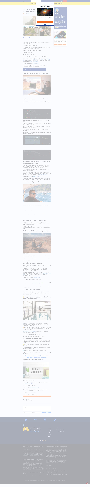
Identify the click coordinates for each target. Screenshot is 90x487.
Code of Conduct (53, 480)
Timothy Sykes (29, 13)
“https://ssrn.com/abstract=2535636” (51, 472)
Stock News (50, 428)
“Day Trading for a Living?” (39, 466)
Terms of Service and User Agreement (29, 480)
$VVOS (42, 59)
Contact (66, 440)
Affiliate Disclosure (63, 480)
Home (52, 440)
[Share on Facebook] (23, 37)
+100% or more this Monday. (29, 383)
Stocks (49, 432)
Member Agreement (48, 480)
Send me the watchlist (60, 44)
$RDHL (25, 274)
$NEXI (48, 58)
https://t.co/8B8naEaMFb (34, 61)
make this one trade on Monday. (33, 387)
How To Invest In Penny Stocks (60, 431)
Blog (48, 426)
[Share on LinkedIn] (27, 37)
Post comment (46, 412)
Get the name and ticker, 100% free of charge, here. (54, 3)
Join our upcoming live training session (29, 331)
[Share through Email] (29, 37)
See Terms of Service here (36, 449)
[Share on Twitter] (25, 37)
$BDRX (44, 273)
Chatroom (61, 440)
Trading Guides (50, 430)
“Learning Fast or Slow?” (35, 459)
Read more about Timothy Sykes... (35, 431)
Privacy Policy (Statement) (37, 480)
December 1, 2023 (36, 63)
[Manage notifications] (87, 483)
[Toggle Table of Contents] (30, 69)
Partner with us (57, 440)
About (49, 436)
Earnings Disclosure (43, 480)
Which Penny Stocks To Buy (60, 429)
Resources (49, 434)
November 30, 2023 (36, 176)
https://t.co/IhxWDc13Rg (42, 174)
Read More (56, 27)
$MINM (34, 59)
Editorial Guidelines (58, 480)
